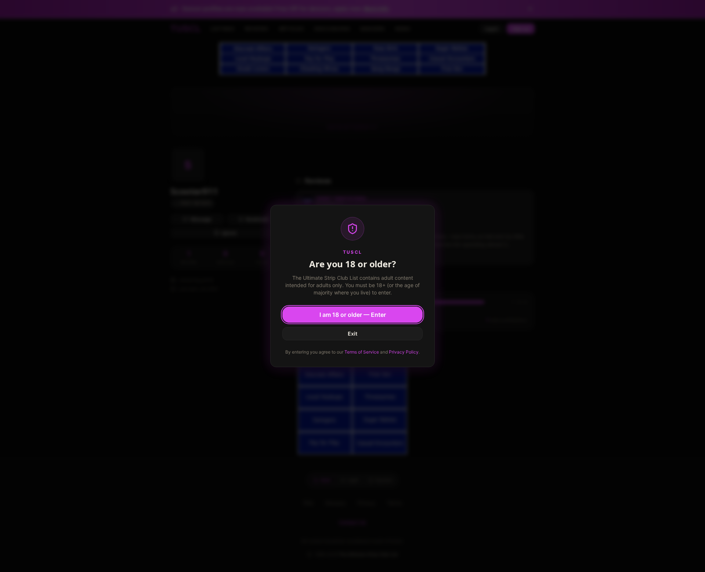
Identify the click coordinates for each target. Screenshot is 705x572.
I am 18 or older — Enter (352, 314)
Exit (352, 333)
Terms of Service (361, 352)
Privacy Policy (404, 352)
